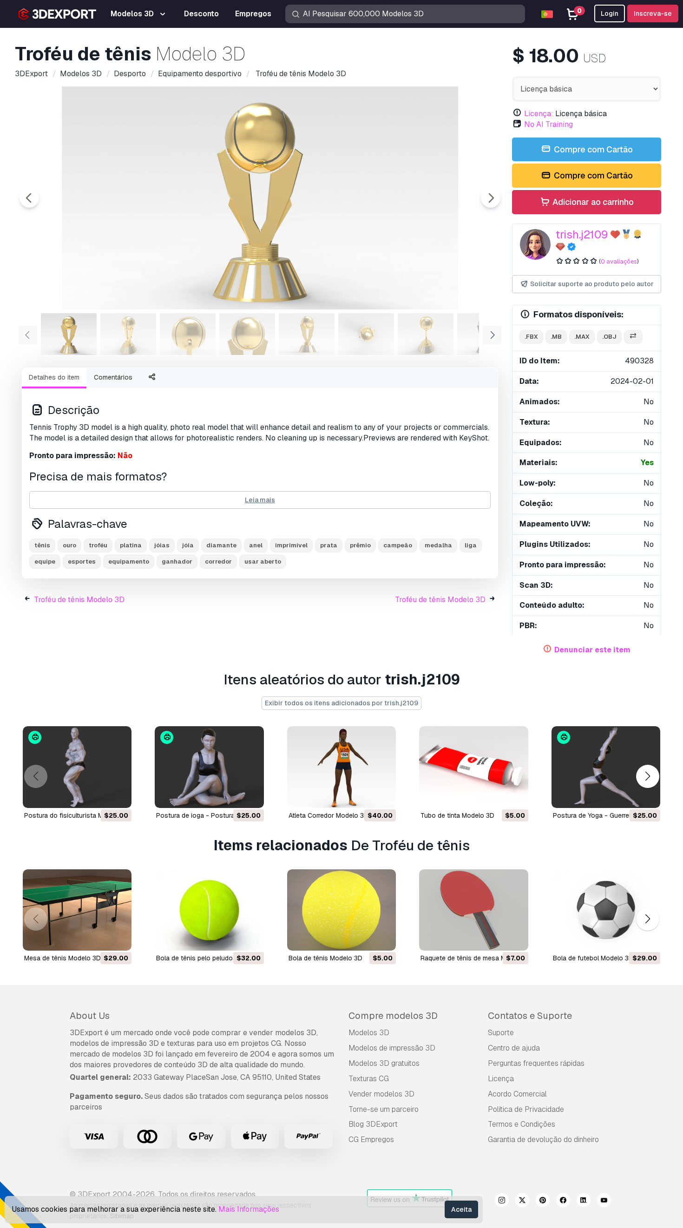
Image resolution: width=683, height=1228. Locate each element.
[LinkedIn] (583, 1201)
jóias (162, 545)
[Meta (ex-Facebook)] (563, 1201)
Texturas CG (368, 1079)
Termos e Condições (521, 1124)
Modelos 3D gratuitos (384, 1063)
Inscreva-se (653, 13)
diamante (221, 545)
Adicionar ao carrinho (592, 202)
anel (256, 545)
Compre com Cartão (592, 149)
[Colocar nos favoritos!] (118, 795)
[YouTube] (604, 1201)
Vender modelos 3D (381, 1094)
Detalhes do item (54, 377)
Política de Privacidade (526, 1109)
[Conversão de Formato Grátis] (633, 337)
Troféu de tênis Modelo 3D (79, 599)
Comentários (113, 377)
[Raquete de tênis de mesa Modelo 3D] (473, 910)
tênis (42, 545)
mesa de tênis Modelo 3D (62, 958)
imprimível (291, 545)
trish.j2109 (582, 234)
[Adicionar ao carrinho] (99, 795)
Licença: (538, 113)
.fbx (531, 337)
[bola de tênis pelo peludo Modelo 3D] (209, 910)
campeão (397, 545)
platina (131, 545)
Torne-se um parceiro (383, 1109)
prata (328, 545)
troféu (98, 545)
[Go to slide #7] (425, 334)
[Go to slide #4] (247, 334)
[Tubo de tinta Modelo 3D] (473, 767)
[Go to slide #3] (188, 334)
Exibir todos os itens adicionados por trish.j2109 (341, 703)
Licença (501, 1079)
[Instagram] (502, 1201)
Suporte (501, 1033)
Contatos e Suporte (530, 1016)
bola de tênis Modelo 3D (325, 958)
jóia (188, 545)
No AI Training (548, 124)
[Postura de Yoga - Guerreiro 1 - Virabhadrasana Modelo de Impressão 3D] (606, 767)
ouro (69, 545)
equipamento (128, 561)
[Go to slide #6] (366, 334)
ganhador (177, 561)
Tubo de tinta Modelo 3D (457, 815)
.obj (609, 337)
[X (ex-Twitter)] (522, 1201)
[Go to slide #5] (307, 334)
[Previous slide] (29, 198)
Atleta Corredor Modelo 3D (328, 815)
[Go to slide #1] (69, 334)
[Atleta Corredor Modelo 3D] (341, 767)
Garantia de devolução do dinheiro (543, 1139)
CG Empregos (371, 1139)
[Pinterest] (542, 1201)
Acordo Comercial (517, 1094)
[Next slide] (490, 198)
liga (471, 545)
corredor (218, 561)
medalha (438, 545)
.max (582, 337)
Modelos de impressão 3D (391, 1048)
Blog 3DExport (373, 1124)
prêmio (360, 545)
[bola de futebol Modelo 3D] (606, 910)
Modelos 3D (368, 1033)
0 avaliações (619, 261)
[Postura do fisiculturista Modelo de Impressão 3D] (77, 767)
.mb (556, 337)
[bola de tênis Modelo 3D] (341, 910)
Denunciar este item (592, 650)
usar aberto (262, 561)
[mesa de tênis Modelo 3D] (77, 910)
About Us (90, 1016)
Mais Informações (248, 1209)
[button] (647, 776)
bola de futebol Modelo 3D (593, 958)
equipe (44, 561)
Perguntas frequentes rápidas (536, 1063)
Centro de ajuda (514, 1048)
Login (609, 13)
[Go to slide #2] (128, 334)
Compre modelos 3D (393, 1016)
